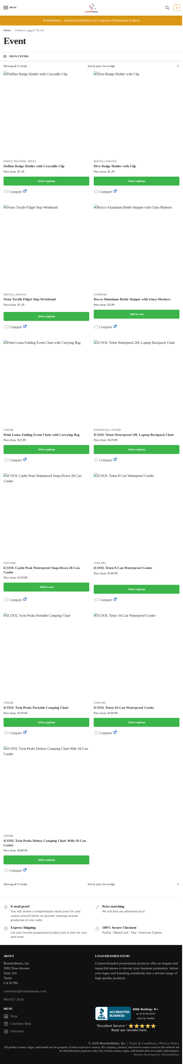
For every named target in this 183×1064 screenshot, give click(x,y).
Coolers (10, 563)
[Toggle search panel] (167, 8)
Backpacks (101, 430)
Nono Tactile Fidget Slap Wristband (30, 299)
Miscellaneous (105, 161)
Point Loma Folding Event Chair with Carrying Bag (42, 435)
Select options (46, 181)
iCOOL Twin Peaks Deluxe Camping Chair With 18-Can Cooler (45, 843)
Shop (13, 1016)
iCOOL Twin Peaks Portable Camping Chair (36, 707)
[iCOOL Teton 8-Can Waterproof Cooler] (136, 516)
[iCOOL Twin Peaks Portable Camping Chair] (46, 656)
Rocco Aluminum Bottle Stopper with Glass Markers (132, 299)
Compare (15, 192)
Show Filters (19, 56)
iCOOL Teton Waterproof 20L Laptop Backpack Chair (134, 435)
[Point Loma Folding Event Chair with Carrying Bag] (46, 383)
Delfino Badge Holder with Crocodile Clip (34, 166)
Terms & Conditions (143, 1043)
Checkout (17, 1031)
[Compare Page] (25, 192)
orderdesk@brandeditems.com (25, 991)
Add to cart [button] (137, 314)
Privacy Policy (169, 1043)
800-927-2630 (14, 999)
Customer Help (20, 1023)
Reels (32, 161)
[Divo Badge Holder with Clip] (136, 114)
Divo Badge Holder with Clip (115, 166)
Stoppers (100, 294)
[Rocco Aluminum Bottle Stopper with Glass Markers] (136, 248)
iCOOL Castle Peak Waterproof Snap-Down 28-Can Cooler (42, 570)
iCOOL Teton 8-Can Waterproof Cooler (123, 568)
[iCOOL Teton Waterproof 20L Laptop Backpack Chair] (136, 383)
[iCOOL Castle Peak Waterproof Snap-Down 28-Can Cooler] (46, 516)
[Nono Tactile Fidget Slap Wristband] (46, 248)
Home (7, 30)
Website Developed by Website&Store (156, 1054)
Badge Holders (15, 161)
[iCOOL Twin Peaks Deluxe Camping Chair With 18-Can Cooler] (46, 789)
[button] (176, 8)
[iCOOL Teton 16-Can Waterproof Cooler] (136, 656)
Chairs (8, 430)
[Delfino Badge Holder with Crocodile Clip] (46, 114)
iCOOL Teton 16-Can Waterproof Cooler (124, 707)
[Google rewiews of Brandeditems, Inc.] (137, 1027)
